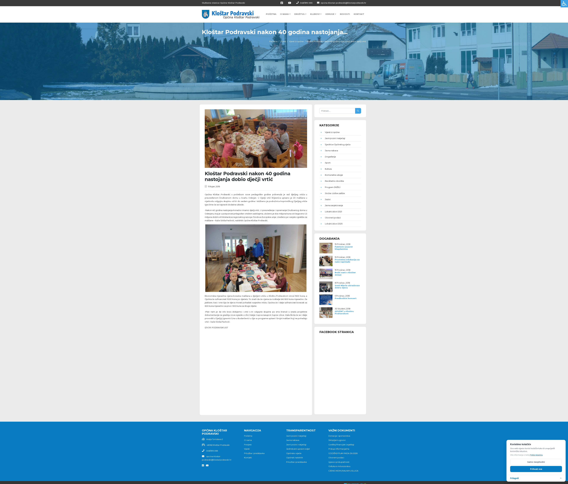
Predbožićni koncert (345, 298)
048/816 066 (306, 3)
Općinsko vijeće (293, 453)
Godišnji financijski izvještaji (341, 444)
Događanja (330, 156)
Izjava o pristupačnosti (338, 462)
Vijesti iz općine (296, 41)
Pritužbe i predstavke (254, 453)
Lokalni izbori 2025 (333, 223)
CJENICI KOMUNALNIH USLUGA (343, 471)
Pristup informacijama (338, 449)
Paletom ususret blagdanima (344, 248)
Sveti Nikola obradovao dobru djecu (347, 286)
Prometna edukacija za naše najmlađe (347, 261)
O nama (248, 440)
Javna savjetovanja (334, 205)
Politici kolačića (536, 455)
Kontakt (359, 14)
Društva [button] (299, 14)
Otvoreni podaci (333, 217)
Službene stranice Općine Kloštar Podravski (223, 3)
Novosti (345, 14)
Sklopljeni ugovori (337, 440)
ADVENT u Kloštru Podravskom (344, 312)
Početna (271, 14)
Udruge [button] (330, 14)
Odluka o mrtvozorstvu (339, 466)
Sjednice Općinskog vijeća (337, 144)
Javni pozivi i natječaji (335, 138)
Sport (327, 162)
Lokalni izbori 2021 (333, 211)
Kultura (328, 169)
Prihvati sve (536, 469)
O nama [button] (284, 14)
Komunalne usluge (334, 175)
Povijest (248, 444)
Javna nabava (331, 150)
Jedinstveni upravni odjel (298, 449)
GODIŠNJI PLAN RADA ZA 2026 (343, 453)
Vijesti (283, 41)
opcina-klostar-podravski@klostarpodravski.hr (343, 3)
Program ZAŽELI (332, 187)
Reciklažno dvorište (334, 181)
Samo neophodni (536, 462)
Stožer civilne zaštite (335, 193)
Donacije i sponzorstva (339, 436)
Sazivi (327, 199)
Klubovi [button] (315, 14)
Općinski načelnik (294, 457)
